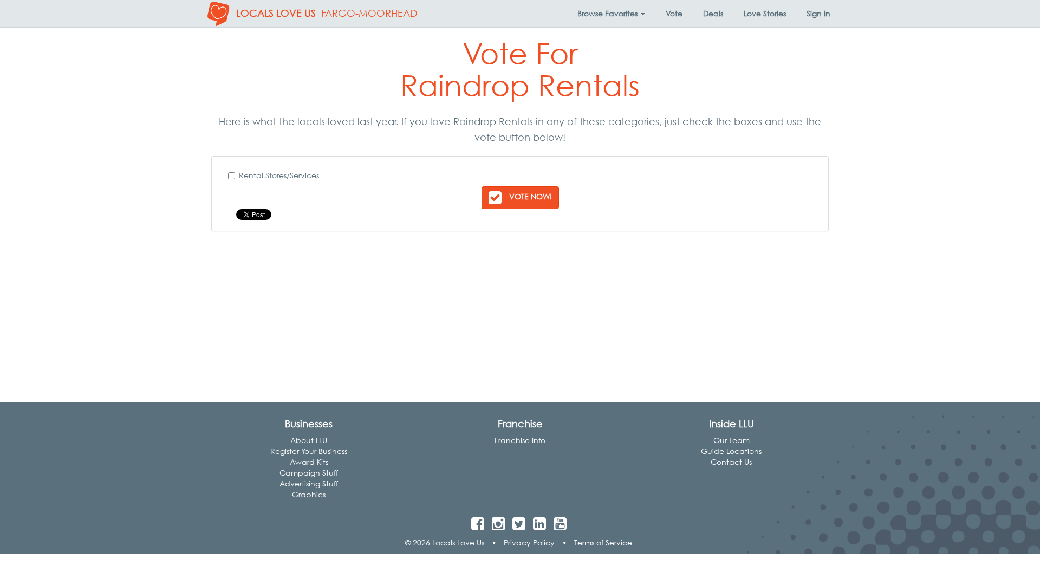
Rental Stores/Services (279, 175)
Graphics (309, 494)
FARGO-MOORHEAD (369, 13)
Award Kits (309, 461)
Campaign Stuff (309, 472)
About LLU (308, 440)
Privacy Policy (529, 542)
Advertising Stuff (309, 483)
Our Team (731, 440)
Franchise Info (520, 440)
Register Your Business (308, 451)
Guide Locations (731, 451)
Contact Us (731, 461)
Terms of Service (603, 542)
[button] (611, 13)
